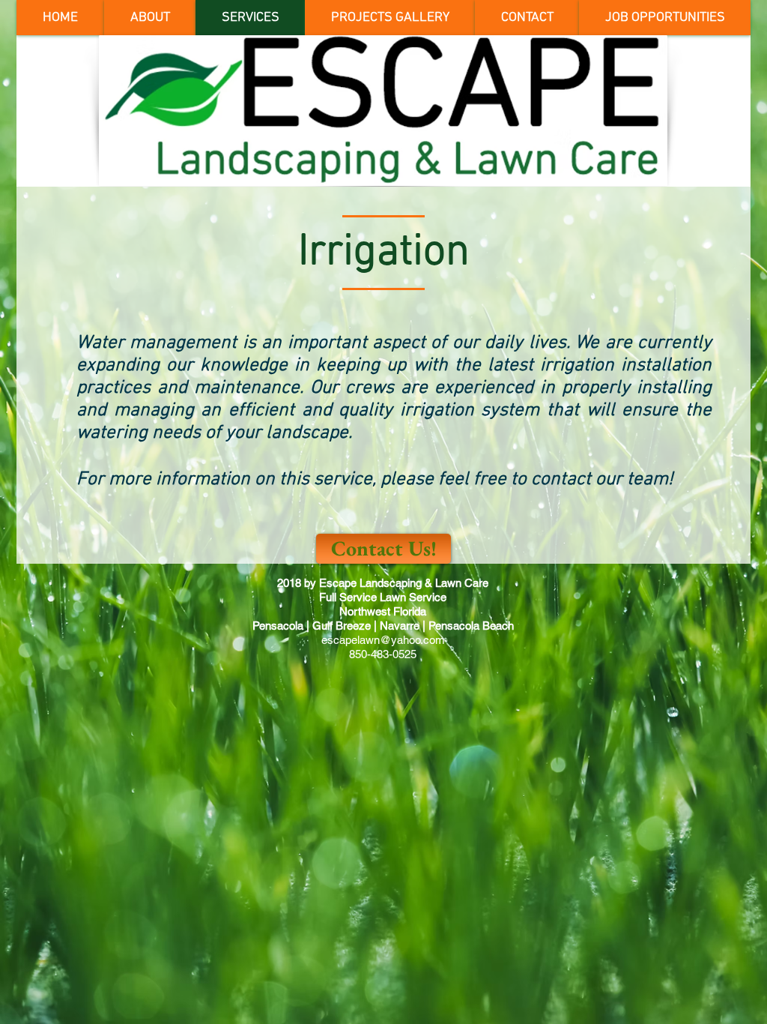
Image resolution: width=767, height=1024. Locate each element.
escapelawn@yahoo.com (383, 639)
